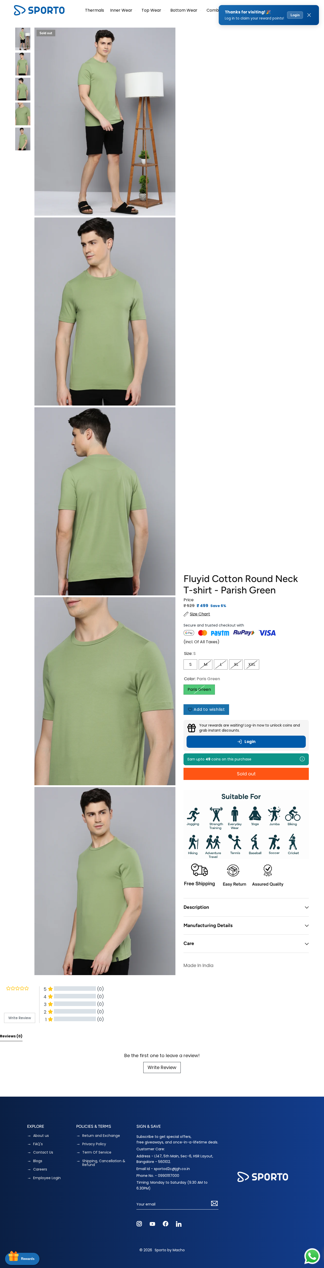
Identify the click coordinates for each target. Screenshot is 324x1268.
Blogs (37, 1161)
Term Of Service (96, 1152)
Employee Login (47, 1178)
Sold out (246, 774)
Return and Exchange (101, 1136)
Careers (40, 1169)
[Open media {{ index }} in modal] (104, 122)
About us (41, 1136)
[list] (104, 501)
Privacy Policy (94, 1144)
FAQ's (38, 1144)
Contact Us (43, 1152)
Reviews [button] (11, 1036)
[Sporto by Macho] (39, 10)
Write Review (162, 1067)
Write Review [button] (19, 1017)
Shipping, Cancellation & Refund (103, 1163)
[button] (122, 10)
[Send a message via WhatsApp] (312, 1256)
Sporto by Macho (170, 1250)
